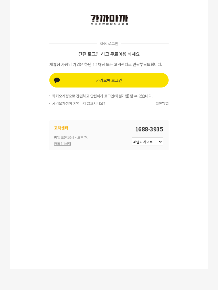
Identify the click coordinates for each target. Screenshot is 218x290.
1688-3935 (149, 129)
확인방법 (162, 103)
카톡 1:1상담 (62, 143)
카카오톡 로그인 (109, 80)
